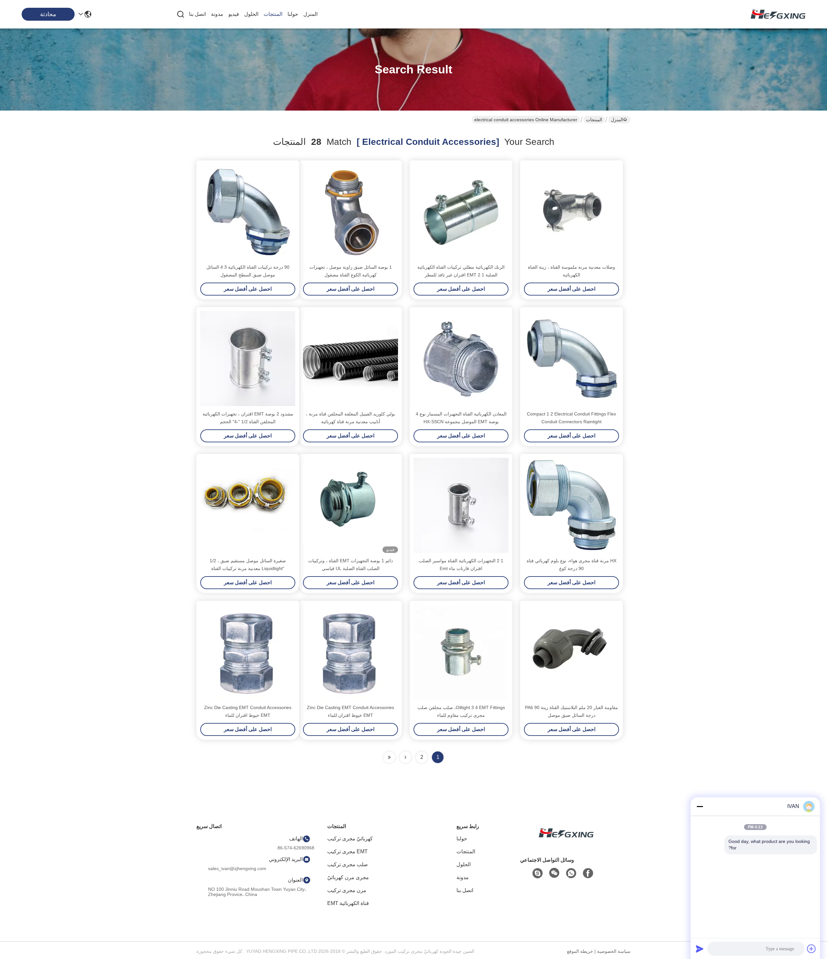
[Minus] (700, 806)
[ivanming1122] (537, 873)
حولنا (293, 14)
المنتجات (273, 14)
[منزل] (563, 841)
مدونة (217, 14)
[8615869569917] (571, 873)
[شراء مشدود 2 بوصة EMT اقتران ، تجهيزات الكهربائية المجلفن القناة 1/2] (247, 358)
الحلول (251, 14)
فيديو (233, 14)
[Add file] (811, 949)
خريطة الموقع (580, 951)
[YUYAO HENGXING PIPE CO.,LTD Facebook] (588, 873)
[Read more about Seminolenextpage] (405, 757)
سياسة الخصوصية (614, 951)
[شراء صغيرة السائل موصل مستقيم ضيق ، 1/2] (247, 505)
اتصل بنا (197, 14)
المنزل (310, 14)
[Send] (700, 949)
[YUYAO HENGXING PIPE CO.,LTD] (775, 14)
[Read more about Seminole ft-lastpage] (389, 757)
